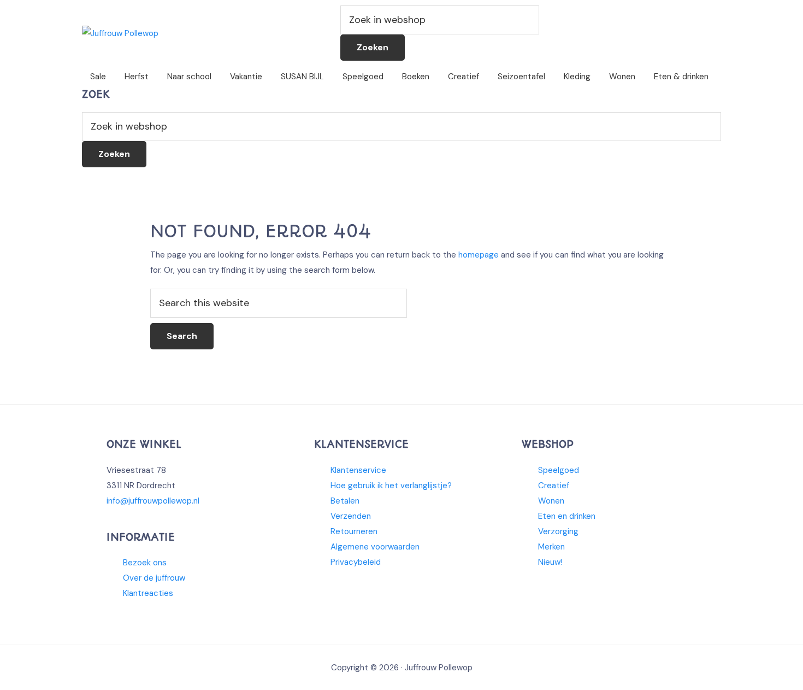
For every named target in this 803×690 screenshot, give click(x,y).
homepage (478, 254)
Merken (551, 546)
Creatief (553, 485)
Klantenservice (358, 470)
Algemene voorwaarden (375, 546)
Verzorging (558, 531)
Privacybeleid (355, 562)
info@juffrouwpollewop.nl (153, 500)
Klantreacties (148, 593)
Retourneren (353, 531)
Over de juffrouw (154, 577)
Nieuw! (550, 562)
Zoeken (372, 47)
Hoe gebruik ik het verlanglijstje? (391, 485)
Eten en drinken (566, 516)
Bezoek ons (145, 562)
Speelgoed (558, 470)
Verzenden (350, 516)
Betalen (344, 500)
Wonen (551, 500)
